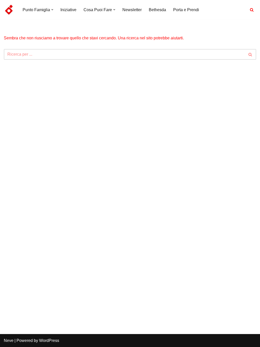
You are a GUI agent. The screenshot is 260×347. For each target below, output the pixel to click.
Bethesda (157, 10)
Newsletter (132, 10)
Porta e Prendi (186, 10)
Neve (8, 340)
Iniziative (68, 10)
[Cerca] (252, 10)
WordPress (49, 340)
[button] (52, 10)
